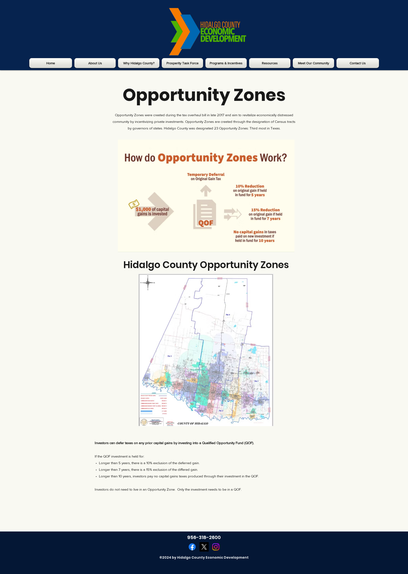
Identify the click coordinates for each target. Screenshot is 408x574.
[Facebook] (192, 547)
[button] (95, 63)
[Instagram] (216, 547)
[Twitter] (204, 547)
